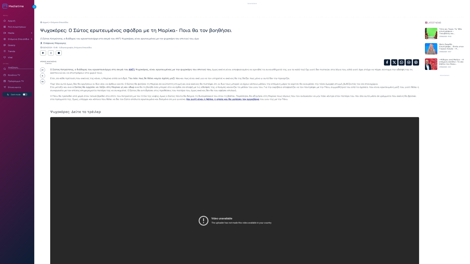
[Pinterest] (416, 62)
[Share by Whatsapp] (401, 62)
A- (43, 76)
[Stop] (59, 52)
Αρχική (45, 22)
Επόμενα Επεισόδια (59, 22)
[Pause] (51, 52)
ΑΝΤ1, (132, 69)
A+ (42, 70)
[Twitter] (394, 62)
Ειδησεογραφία (66, 47)
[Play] (43, 52)
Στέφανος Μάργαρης (54, 43)
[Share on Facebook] (387, 62)
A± (42, 82)
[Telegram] (409, 62)
